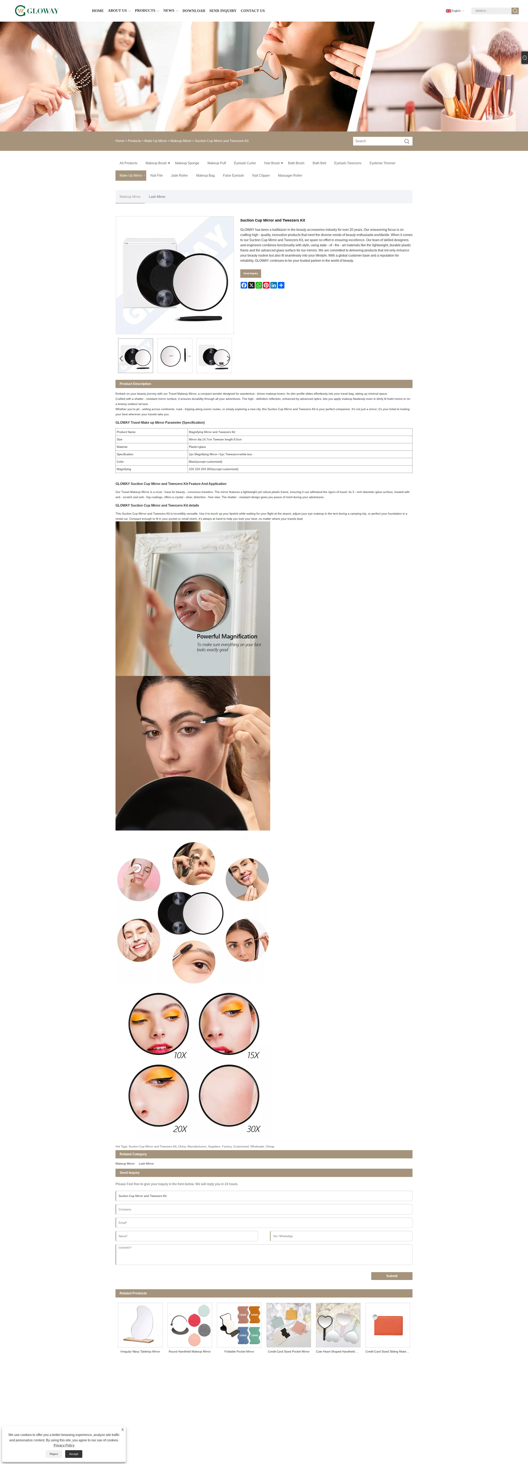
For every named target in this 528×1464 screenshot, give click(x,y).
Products (134, 141)
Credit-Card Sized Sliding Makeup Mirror (388, 1351)
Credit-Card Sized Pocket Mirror (289, 1351)
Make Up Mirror (155, 141)
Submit (391, 1276)
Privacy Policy (64, 1445)
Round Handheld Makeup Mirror (190, 1351)
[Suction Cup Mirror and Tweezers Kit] (135, 355)
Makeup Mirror (180, 141)
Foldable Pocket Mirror (239, 1351)
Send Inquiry (250, 273)
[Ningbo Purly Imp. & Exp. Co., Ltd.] (36, 11)
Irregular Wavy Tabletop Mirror (140, 1351)
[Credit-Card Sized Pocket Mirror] (289, 1323)
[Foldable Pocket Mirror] (239, 1323)
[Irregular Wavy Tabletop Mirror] (140, 1323)
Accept (73, 1454)
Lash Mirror (157, 196)
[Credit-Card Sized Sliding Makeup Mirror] (387, 1323)
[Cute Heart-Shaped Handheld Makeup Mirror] (338, 1323)
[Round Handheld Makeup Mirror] (189, 1323)
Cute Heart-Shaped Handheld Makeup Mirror (339, 1351)
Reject (54, 1454)
